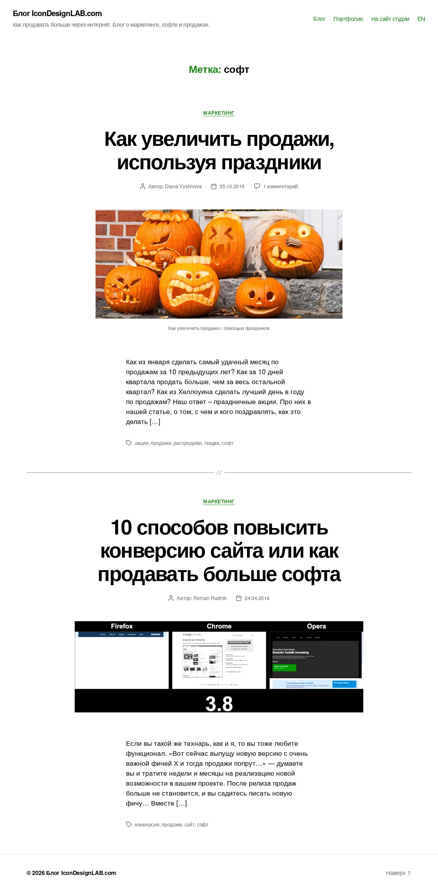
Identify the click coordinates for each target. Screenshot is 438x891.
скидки (211, 442)
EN (421, 18)
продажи (161, 442)
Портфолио (348, 18)
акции (141, 442)
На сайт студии (390, 18)
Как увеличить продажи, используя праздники (219, 149)
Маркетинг (219, 113)
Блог (319, 18)
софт (227, 442)
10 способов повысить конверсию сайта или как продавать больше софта (218, 549)
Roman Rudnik (210, 598)
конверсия (147, 824)
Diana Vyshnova (183, 186)
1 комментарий (280, 186)
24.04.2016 (257, 598)
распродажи (187, 442)
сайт (189, 824)
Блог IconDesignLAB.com (57, 13)
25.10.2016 (232, 186)
